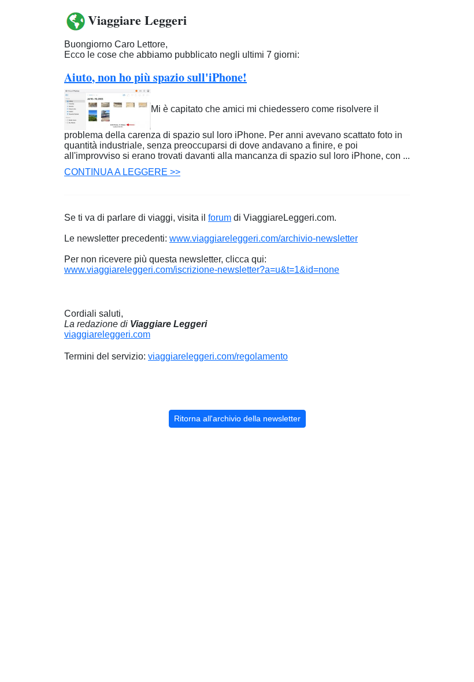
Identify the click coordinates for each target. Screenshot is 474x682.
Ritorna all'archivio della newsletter (237, 418)
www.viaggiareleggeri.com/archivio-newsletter (263, 238)
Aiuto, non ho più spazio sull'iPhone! (155, 77)
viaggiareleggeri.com (107, 334)
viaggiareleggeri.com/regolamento (218, 356)
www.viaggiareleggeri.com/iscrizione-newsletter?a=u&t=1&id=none (201, 270)
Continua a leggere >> (122, 172)
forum (219, 218)
